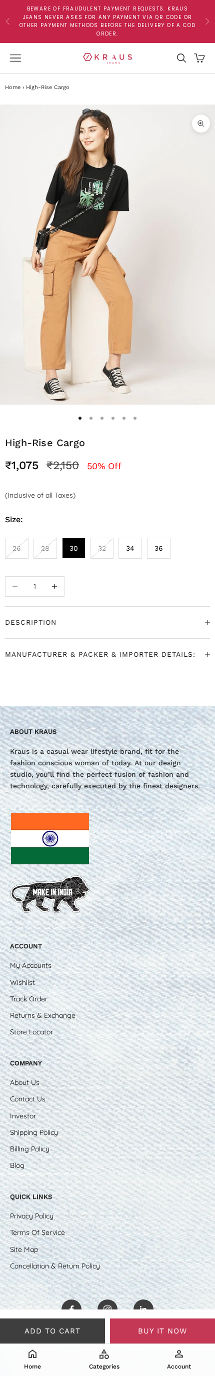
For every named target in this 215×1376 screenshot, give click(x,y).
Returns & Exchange (43, 1015)
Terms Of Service (37, 1232)
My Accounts (31, 965)
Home (12, 87)
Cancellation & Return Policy (55, 1265)
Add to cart (52, 1330)
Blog (17, 1165)
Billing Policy (30, 1148)
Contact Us (28, 1098)
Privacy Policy (32, 1215)
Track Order (29, 998)
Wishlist (22, 982)
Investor (23, 1115)
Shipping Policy (34, 1132)
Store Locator (31, 1031)
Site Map (24, 1249)
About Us (25, 1082)
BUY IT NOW (162, 1330)
